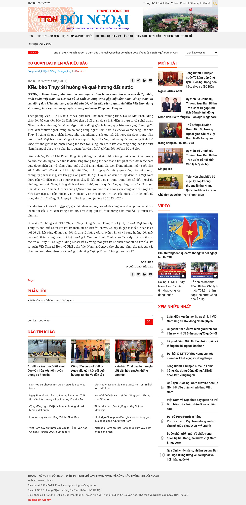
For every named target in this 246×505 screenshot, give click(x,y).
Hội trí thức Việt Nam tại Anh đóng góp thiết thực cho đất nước (123, 397)
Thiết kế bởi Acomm (39, 499)
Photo (183, 3)
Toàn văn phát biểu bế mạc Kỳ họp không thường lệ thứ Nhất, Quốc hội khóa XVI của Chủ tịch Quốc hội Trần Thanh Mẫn (187, 185)
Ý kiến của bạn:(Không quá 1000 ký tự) (51, 300)
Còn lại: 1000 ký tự (39, 320)
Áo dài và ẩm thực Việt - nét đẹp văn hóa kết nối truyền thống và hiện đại (46, 370)
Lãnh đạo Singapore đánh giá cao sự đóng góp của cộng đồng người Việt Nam (122, 419)
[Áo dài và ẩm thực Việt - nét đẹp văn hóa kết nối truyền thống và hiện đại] (47, 351)
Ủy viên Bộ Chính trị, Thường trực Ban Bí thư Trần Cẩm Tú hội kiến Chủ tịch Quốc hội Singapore (187, 160)
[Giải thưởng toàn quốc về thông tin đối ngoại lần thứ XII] (188, 231)
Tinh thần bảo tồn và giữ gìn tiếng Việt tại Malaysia (119, 408)
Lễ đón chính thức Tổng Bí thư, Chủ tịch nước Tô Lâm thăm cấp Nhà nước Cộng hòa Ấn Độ (204, 290)
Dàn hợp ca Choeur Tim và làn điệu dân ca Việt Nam (57, 386)
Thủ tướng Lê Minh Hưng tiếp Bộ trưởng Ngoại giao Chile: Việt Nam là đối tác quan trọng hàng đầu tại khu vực (186, 134)
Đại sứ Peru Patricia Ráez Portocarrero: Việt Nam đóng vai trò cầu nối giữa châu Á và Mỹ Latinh (191, 421)
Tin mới (32, 52)
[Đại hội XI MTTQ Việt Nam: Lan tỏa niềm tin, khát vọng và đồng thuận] (172, 270)
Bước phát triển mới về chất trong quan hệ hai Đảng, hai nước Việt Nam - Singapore (192, 438)
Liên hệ (206, 3)
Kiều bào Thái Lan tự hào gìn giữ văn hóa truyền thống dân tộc (134, 370)
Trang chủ (149, 3)
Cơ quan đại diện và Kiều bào (58, 63)
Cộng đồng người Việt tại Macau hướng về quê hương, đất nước (56, 408)
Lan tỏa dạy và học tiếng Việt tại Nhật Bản (54, 417)
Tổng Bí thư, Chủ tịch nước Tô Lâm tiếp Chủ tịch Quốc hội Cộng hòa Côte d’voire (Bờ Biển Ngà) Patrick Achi (101, 52)
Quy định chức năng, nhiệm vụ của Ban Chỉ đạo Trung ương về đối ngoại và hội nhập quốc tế (192, 455)
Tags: (31, 280)
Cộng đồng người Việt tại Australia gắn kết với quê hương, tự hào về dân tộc (88, 370)
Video (174, 3)
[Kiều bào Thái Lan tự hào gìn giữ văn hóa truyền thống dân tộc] (134, 351)
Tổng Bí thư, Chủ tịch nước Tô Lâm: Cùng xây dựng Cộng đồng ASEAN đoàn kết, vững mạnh (190, 370)
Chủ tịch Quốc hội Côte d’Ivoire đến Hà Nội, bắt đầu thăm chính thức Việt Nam (192, 387)
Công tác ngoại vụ (60, 71)
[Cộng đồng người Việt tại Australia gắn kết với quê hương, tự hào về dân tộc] (90, 351)
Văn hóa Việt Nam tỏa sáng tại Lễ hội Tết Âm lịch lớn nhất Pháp (123, 386)
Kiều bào (79, 71)
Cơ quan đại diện (38, 71)
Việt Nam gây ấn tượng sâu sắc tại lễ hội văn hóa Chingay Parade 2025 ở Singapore (58, 429)
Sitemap (194, 3)
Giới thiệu (163, 3)
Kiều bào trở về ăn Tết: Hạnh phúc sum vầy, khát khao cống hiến (123, 429)
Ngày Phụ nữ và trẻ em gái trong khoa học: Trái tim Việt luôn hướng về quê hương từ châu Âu (57, 397)
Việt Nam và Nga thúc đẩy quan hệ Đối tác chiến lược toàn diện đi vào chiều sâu (192, 404)
